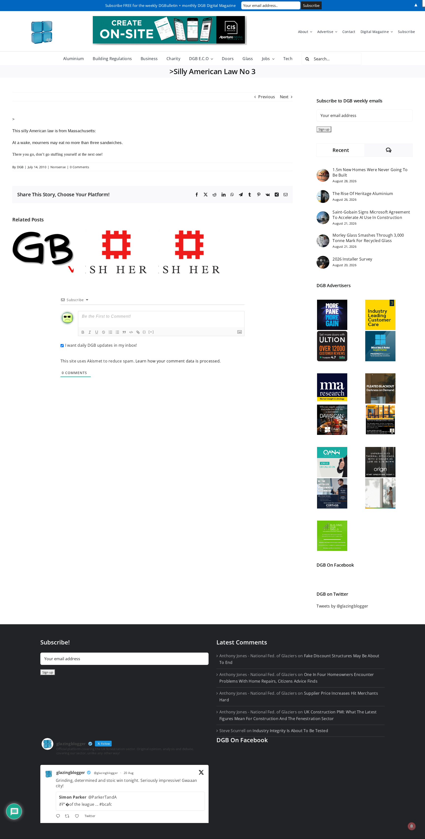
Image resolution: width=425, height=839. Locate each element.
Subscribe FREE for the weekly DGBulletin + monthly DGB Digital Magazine (170, 5)
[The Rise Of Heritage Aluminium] (323, 193)
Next (284, 96)
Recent (341, 150)
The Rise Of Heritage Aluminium (363, 193)
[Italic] (89, 332)
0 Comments (79, 167)
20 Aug (129, 773)
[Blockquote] (124, 332)
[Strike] (103, 332)
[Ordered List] (110, 332)
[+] (151, 332)
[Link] (138, 332)
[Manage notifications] (412, 826)
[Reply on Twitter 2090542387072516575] (59, 817)
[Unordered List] (117, 332)
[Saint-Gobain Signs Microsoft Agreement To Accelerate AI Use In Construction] (323, 214)
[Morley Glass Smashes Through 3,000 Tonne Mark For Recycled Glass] (323, 237)
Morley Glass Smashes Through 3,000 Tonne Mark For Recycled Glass (368, 237)
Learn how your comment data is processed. (178, 361)
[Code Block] (131, 332)
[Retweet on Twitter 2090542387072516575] (69, 817)
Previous (266, 96)
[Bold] (82, 332)
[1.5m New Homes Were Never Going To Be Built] (323, 172)
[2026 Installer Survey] (323, 259)
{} (144, 332)
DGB (20, 167)
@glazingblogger (106, 773)
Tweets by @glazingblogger (342, 606)
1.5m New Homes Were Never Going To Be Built (370, 172)
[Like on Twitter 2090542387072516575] (78, 817)
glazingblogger (70, 772)
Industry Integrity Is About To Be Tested (290, 730)
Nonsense (58, 167)
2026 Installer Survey (352, 259)
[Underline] (96, 332)
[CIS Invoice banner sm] (170, 18)
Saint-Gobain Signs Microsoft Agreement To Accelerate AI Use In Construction (371, 214)
